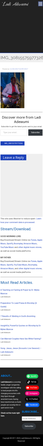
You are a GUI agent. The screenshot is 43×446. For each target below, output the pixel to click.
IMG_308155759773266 (13, 143)
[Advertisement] (21, 30)
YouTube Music (7, 247)
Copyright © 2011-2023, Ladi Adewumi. (17, 438)
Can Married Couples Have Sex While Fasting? (20, 338)
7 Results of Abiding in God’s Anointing (17, 316)
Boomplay (18, 243)
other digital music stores (29, 247)
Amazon (4, 268)
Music (3, 265)
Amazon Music (30, 243)
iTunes (33, 240)
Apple (39, 261)
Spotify (10, 243)
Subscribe (35, 132)
